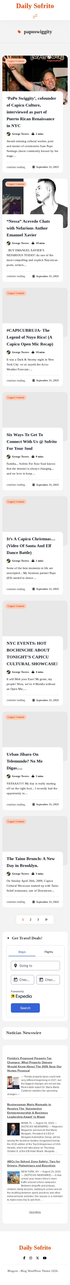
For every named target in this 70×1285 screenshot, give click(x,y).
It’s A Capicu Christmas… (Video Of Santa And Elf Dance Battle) (31, 545)
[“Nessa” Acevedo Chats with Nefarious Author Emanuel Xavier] (35, 203)
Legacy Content (16, 61)
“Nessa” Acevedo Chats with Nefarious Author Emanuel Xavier (28, 228)
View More (35, 1212)
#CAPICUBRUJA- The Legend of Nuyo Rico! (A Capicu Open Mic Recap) (30, 337)
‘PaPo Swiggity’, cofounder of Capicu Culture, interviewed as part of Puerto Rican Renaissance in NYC (31, 112)
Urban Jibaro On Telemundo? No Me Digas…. (25, 761)
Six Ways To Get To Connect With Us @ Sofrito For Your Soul (32, 441)
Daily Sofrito (35, 6)
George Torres (20, 133)
